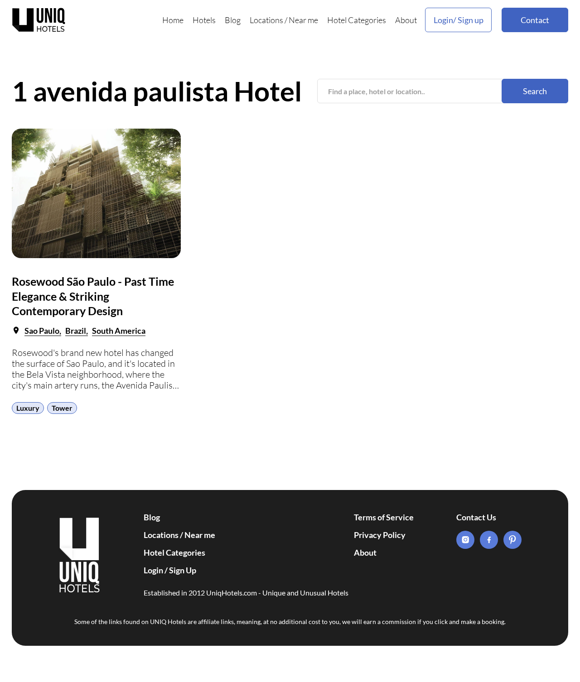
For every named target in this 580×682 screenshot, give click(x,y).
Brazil (75, 331)
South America (118, 331)
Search (535, 91)
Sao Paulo (41, 331)
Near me (303, 20)
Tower (62, 407)
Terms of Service (384, 517)
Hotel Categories (356, 20)
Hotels (204, 20)
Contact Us (476, 517)
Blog (233, 20)
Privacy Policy (380, 535)
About (406, 20)
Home (173, 20)
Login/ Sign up (458, 20)
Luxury (27, 407)
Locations (266, 20)
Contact (535, 20)
